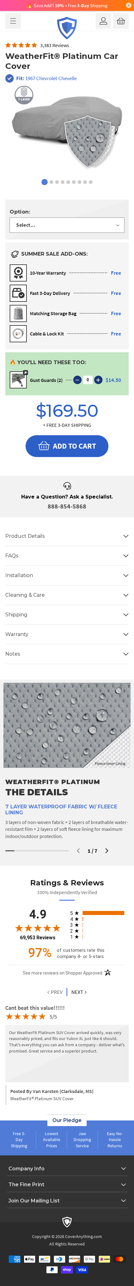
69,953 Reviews (37, 938)
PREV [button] (56, 992)
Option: (20, 212)
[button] (13, 21)
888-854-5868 (67, 506)
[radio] (98, 913)
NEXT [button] (77, 992)
